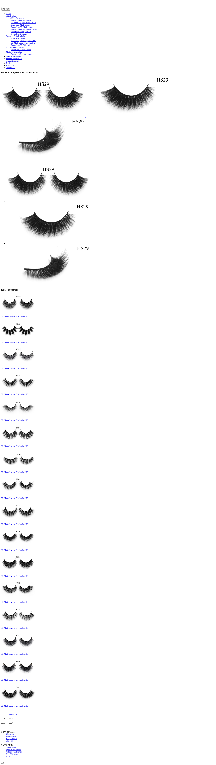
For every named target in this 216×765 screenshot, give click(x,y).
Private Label (11, 736)
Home (8, 14)
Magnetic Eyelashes (14, 52)
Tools (8, 63)
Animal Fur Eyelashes (15, 18)
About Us (10, 65)
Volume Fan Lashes (14, 59)
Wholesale (10, 734)
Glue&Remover (12, 61)
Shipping (9, 741)
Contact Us (10, 68)
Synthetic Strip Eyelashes (16, 36)
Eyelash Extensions (13, 56)
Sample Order (11, 739)
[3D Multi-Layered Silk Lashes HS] (18, 312)
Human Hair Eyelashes (15, 47)
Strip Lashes (11, 16)
